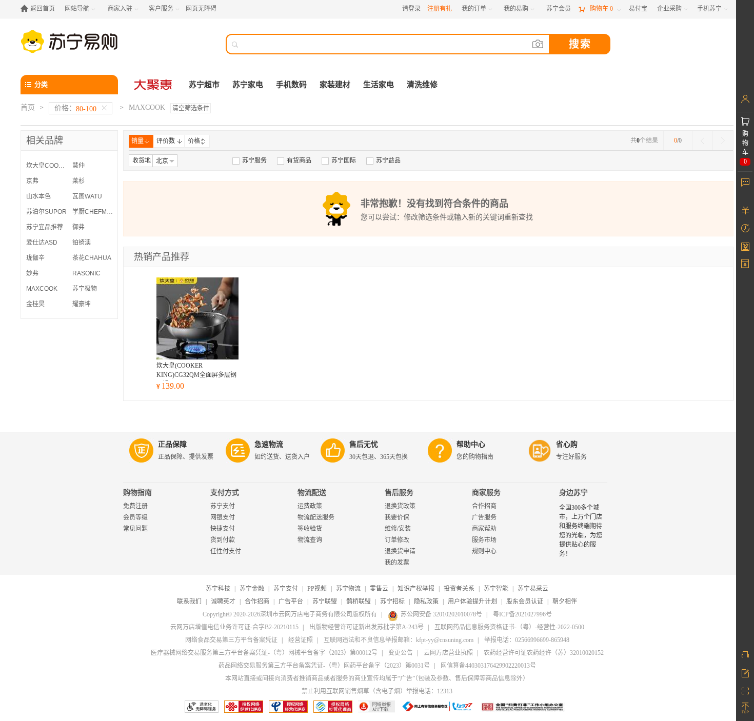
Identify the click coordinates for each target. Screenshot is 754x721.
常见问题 (135, 528)
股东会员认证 (524, 601)
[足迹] (745, 228)
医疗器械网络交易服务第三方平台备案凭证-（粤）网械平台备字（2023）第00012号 (264, 652)
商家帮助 (484, 528)
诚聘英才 (223, 601)
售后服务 (399, 492)
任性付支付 (225, 551)
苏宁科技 (218, 588)
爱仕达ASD (41, 242)
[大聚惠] (154, 84)
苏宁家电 (247, 85)
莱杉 (78, 181)
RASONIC (86, 273)
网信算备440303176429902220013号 (488, 665)
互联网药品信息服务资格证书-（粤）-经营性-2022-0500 (509, 627)
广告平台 (291, 601)
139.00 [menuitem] (170, 386)
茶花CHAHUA (91, 258)
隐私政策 (426, 601)
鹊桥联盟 (358, 601)
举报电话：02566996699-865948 (526, 640)
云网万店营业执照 (448, 652)
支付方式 (224, 492)
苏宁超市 (204, 85)
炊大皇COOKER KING (46, 165)
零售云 (379, 588)
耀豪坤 (81, 304)
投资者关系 (459, 588)
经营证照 (300, 640)
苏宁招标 (392, 601)
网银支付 (222, 517)
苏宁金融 (252, 588)
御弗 (78, 227)
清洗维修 (422, 85)
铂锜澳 (81, 242)
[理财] (745, 210)
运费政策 (309, 506)
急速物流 (268, 444)
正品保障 (172, 444)
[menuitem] (249, 160)
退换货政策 (400, 506)
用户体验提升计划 (472, 601)
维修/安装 (398, 528)
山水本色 (38, 196)
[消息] (745, 182)
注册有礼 (439, 8)
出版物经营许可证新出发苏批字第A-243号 (366, 627)
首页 (28, 107)
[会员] (745, 99)
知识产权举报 (416, 588)
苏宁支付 (222, 506)
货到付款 (222, 540)
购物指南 (137, 492)
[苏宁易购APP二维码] (745, 690)
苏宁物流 (348, 588)
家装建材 (335, 85)
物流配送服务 (315, 517)
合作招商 (484, 506)
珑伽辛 (35, 258)
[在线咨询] (745, 654)
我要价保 (397, 517)
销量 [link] (137, 141)
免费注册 (135, 506)
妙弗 (32, 273)
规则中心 (484, 551)
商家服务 (486, 492)
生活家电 (378, 85)
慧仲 (78, 165)
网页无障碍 (201, 8)
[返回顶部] (745, 708)
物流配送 (311, 492)
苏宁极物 (84, 288)
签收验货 (309, 528)
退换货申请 (400, 551)
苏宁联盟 (324, 601)
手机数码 (291, 85)
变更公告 (400, 652)
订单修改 (397, 540)
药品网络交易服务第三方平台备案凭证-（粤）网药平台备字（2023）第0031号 (324, 665)
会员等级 (135, 517)
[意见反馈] (745, 672)
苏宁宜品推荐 (44, 227)
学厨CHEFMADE (92, 211)
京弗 (32, 181)
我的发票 (397, 562)
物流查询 (309, 540)
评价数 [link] (165, 141)
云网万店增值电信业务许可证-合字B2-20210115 (234, 627)
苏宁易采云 (533, 588)
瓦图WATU (87, 196)
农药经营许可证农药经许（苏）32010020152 (544, 652)
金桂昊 (35, 304)
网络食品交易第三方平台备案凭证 (231, 640)
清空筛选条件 (190, 108)
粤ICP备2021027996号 (522, 614)
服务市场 (484, 540)
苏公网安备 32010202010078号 (441, 614)
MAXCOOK (41, 288)
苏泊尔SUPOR (46, 211)
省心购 (567, 444)
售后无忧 (363, 444)
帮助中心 (471, 444)
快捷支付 (222, 528)
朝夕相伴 (564, 601)
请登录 (411, 8)
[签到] (745, 246)
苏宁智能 (496, 588)
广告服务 (484, 517)
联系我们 (189, 601)
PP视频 (317, 588)
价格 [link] (194, 141)
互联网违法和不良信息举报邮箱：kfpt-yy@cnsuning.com (398, 640)
